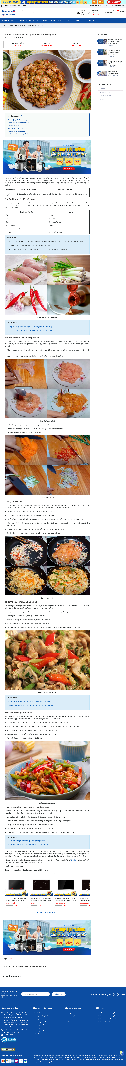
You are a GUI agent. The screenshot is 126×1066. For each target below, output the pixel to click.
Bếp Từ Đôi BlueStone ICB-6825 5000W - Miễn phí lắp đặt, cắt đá (41, 899)
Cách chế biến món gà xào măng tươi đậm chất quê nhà (28, 844)
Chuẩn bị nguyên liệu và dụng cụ (18, 120)
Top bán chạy (33, 20)
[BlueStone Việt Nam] (8, 12)
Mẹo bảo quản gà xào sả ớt (16, 131)
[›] (87, 890)
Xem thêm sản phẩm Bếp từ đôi (47, 912)
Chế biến (52, 20)
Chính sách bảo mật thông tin (106, 1016)
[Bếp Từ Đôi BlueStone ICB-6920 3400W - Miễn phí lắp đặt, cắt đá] (16, 884)
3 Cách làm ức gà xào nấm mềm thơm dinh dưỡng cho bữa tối (30, 330)
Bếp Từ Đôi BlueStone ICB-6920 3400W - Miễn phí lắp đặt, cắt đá (16, 899)
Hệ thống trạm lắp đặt (41, 1028)
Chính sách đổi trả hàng (104, 1022)
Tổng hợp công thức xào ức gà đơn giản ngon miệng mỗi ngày (30, 327)
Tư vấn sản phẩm (71, 1016)
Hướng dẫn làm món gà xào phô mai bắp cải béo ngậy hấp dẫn (30, 705)
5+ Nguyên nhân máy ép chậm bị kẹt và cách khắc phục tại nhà (115, 62)
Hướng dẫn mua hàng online (43, 1019)
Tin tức (68, 1022)
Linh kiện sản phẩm (81, 20)
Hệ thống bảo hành (40, 1025)
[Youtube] (123, 994)
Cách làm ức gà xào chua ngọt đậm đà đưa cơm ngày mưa (29, 701)
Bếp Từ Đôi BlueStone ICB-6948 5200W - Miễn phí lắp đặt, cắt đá (65, 899)
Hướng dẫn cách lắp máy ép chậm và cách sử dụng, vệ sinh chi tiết (115, 40)
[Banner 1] (63, 2)
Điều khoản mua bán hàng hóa (107, 1013)
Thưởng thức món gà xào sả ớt (18, 128)
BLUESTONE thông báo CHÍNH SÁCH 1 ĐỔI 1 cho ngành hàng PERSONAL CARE (115, 73)
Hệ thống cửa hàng (40, 1031)
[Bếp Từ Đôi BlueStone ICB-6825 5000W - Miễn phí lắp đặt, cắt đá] (41, 884)
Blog (91, 20)
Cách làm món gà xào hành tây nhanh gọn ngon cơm (26, 841)
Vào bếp (68, 1013)
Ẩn (22, 116)
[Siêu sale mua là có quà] (47, 157)
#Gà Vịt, (11, 959)
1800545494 (95, 15)
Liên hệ (36, 1034)
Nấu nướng (43, 20)
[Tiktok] (118, 994)
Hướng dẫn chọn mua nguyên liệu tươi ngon (22, 134)
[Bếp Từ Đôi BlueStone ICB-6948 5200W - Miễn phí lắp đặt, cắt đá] (65, 884)
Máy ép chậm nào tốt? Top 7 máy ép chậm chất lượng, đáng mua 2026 (115, 51)
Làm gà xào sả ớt (13, 125)
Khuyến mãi (23, 20)
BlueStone (74, 860)
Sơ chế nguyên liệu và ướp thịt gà (18, 122)
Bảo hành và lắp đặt (64, 20)
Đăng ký (58, 994)
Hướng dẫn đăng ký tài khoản (43, 1016)
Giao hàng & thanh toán (41, 1022)
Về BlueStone (38, 1013)
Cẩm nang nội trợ (71, 1019)
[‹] (6, 890)
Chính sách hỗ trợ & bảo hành (106, 1019)
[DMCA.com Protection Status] (8, 1049)
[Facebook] (114, 994)
